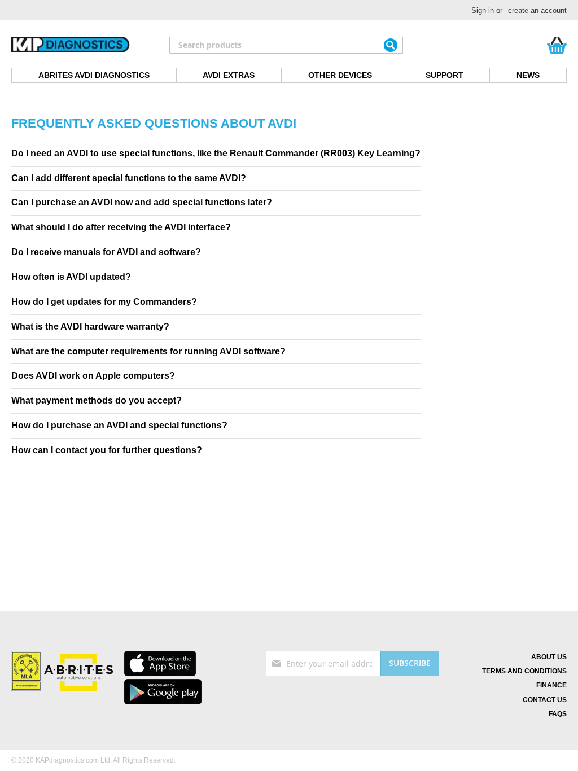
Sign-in (482, 10)
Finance (551, 685)
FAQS (558, 714)
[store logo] (70, 45)
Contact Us (545, 700)
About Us (549, 657)
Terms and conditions (524, 671)
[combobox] (286, 45)
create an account (537, 10)
